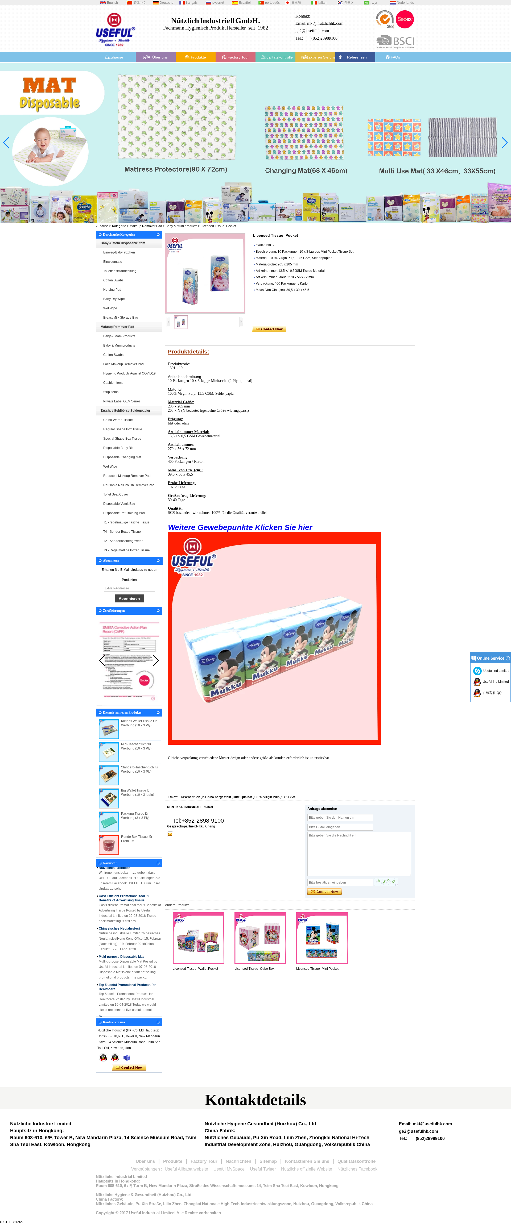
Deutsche (167, 3)
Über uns (160, 57)
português (272, 3)
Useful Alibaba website (186, 1169)
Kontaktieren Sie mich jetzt (129, 1067)
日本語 (296, 3)
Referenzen (357, 57)
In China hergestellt (216, 797)
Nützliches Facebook (357, 1169)
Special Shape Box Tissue (122, 438)
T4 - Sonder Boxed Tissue (122, 532)
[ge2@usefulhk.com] (170, 834)
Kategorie (119, 226)
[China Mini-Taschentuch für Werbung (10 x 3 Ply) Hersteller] (109, 752)
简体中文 (139, 3)
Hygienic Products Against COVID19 (129, 373)
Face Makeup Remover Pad (123, 364)
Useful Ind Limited (495, 671)
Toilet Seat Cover (115, 494)
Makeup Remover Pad (146, 226)
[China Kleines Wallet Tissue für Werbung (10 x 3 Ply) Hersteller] (109, 729)
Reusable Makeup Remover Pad (127, 476)
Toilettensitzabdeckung (120, 271)
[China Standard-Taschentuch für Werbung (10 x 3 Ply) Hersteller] (109, 775)
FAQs (395, 57)
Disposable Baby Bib (118, 448)
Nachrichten (238, 1161)
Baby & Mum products (181, 226)
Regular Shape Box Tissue (122, 429)
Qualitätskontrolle (278, 57)
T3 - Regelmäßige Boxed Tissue (126, 550)
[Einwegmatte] (255, 143)
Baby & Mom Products (119, 336)
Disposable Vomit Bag (119, 504)
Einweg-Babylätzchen (119, 252)
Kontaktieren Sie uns (318, 57)
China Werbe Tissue (118, 420)
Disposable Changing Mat (122, 457)
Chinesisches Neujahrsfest (119, 918)
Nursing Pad (112, 290)
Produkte (198, 57)
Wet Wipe (110, 308)
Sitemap (268, 1161)
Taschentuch (190, 797)
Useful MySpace (229, 1169)
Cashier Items (113, 383)
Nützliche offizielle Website (306, 1169)
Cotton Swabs (113, 280)
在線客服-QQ (491, 693)
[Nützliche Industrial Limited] (116, 48)
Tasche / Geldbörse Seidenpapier (125, 411)
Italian (322, 3)
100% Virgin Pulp (266, 797)
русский (218, 3)
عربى (374, 3)
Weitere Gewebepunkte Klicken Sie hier (241, 527)
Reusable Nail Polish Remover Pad (129, 485)
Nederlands (405, 3)
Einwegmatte (112, 262)
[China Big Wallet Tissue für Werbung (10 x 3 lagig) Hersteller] (109, 798)
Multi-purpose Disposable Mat (121, 946)
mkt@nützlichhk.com (325, 23)
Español (245, 3)
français (191, 3)
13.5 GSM (288, 797)
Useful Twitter (263, 1169)
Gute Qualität (242, 797)
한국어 (349, 3)
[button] (241, 218)
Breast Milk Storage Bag (120, 317)
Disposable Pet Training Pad (124, 513)
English (112, 3)
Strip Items (110, 392)
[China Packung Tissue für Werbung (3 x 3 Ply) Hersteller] (109, 821)
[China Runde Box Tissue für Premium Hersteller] (109, 845)
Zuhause (115, 57)
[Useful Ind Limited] (115, 1057)
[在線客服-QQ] (103, 1057)
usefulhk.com (317, 30)
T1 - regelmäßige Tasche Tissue (126, 522)
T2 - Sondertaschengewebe (123, 541)
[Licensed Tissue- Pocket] (205, 273)
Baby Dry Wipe (114, 299)
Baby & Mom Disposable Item (123, 243)
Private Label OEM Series (122, 401)
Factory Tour (238, 57)
